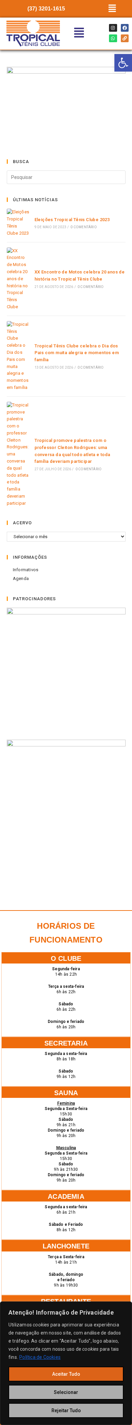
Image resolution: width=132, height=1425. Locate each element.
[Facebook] (125, 28)
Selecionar (66, 1392)
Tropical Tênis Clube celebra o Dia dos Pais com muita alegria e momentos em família (77, 353)
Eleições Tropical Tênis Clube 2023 (72, 219)
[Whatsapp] (113, 38)
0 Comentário (83, 227)
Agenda (21, 578)
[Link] (125, 38)
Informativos (25, 569)
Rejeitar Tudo (66, 1410)
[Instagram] (113, 28)
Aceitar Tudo (66, 1374)
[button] (112, 8)
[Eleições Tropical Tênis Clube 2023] (18, 223)
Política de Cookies (40, 1357)
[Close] (125, 1307)
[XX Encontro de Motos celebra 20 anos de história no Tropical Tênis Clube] (18, 279)
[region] (66, 1363)
